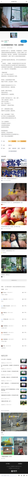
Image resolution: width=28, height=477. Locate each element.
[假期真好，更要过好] (14, 264)
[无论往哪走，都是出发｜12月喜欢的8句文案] (23, 379)
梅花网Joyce (3, 362)
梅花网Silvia (3, 404)
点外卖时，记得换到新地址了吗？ (8, 250)
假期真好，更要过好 (5, 274)
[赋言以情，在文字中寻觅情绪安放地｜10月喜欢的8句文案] (23, 391)
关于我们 (8, 463)
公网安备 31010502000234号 (14, 468)
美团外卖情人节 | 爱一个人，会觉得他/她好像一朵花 (12, 202)
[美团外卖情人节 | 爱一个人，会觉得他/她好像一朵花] (14, 192)
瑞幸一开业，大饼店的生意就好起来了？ (9, 178)
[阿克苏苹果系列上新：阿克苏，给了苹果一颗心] (14, 216)
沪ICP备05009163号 (17, 466)
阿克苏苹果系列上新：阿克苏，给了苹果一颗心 (10, 226)
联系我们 (20, 463)
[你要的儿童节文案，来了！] (23, 403)
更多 (26, 410)
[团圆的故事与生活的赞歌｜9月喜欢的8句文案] (23, 397)
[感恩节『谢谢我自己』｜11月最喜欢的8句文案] (23, 385)
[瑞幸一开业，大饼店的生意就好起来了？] (14, 167)
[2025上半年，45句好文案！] (23, 361)
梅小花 (2, 386)
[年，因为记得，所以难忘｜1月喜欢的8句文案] (23, 373)
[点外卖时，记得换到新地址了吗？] (14, 240)
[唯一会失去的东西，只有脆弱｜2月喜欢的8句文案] (23, 367)
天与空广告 (6, 40)
